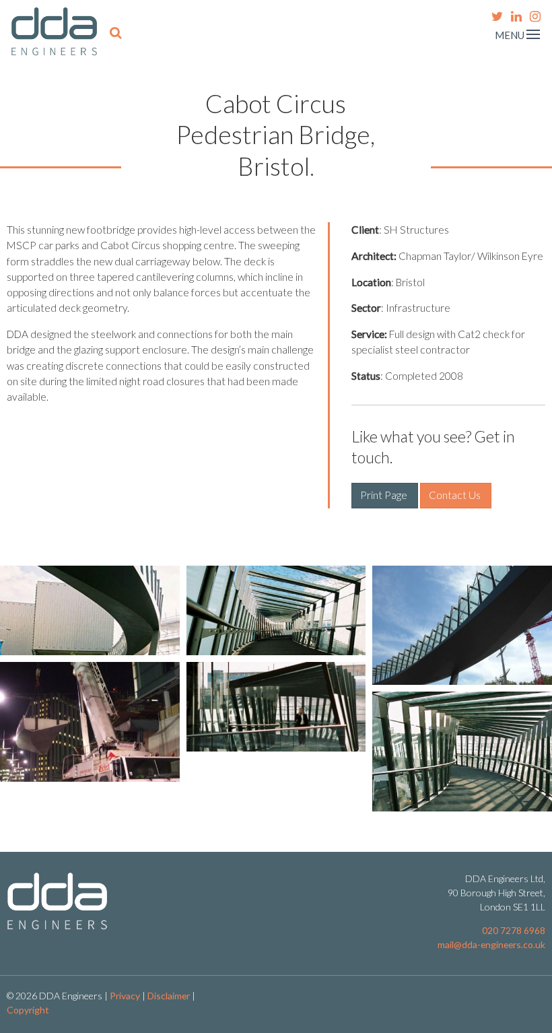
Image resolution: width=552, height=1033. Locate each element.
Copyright (28, 1009)
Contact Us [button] (456, 495)
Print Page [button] (384, 495)
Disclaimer (168, 995)
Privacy (125, 995)
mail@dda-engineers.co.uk (491, 944)
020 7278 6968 (513, 930)
